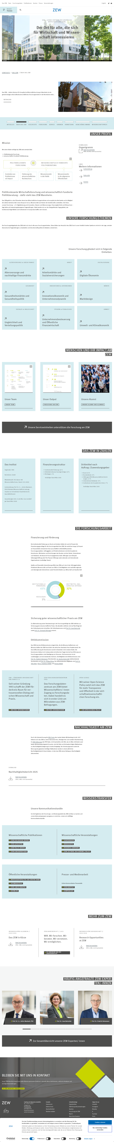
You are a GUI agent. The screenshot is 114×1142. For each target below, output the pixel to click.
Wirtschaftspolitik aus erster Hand (25, 879)
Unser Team (10, 404)
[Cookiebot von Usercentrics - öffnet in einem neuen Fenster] (11, 1138)
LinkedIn (94, 1104)
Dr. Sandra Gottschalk (63, 659)
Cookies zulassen (100, 1122)
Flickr (93, 1116)
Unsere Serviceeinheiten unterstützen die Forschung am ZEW (59, 427)
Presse (41, 3)
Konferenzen (69, 840)
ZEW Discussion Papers (20, 840)
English (104, 3)
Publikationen (28, 3)
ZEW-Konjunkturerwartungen (77, 1106)
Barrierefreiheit (50, 1109)
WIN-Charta (51, 737)
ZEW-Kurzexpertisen (19, 851)
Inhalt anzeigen (85, 107)
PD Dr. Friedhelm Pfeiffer (44, 663)
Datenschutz (49, 1106)
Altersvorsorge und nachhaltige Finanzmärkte (18, 274)
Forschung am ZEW (51, 404)
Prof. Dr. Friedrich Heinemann (39, 659)
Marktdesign (86, 299)
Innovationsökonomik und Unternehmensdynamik (55, 297)
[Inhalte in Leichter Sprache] (111, 3)
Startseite (6, 72)
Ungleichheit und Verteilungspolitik (14, 324)
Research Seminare (71, 848)
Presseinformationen (29, 1110)
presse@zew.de (27, 1108)
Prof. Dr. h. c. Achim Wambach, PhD (23, 1021)
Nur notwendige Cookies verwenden (100, 1128)
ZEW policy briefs (18, 848)
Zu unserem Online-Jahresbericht (54, 953)
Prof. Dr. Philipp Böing (47, 661)
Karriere (35, 3)
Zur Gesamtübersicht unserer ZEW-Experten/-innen (59, 1041)
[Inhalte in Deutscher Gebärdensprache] (108, 3)
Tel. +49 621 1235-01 (28, 1103)
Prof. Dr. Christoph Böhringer (43, 630)
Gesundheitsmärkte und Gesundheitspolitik (17, 297)
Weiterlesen (7, 99)
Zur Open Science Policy (91, 710)
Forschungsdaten (17, 3)
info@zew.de (27, 1105)
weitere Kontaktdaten (29, 1112)
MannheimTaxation (74, 1116)
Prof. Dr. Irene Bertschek (73, 628)
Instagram (95, 1106)
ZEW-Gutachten (17, 844)
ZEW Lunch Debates (18, 887)
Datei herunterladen (21, 777)
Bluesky (94, 1109)
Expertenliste (72, 1104)
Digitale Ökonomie (89, 275)
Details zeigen (88, 1138)
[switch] (48, 1138)
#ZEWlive (14, 891)
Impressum (49, 1104)
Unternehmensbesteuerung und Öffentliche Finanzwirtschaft (56, 322)
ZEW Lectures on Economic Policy (77, 851)
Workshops (68, 844)
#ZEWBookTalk (16, 883)
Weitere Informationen (20, 710)
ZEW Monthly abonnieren (14, 1088)
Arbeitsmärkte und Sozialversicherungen (53, 274)
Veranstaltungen (48, 3)
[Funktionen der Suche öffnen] (20, 10)
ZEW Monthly (69, 887)
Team (9, 3)
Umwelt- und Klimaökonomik (94, 325)
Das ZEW (4, 3)
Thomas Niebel (58, 663)
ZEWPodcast (68, 891)
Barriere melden (50, 1111)
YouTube (94, 1114)
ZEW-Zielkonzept (37, 742)
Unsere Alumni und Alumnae (93, 404)
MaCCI (71, 1114)
